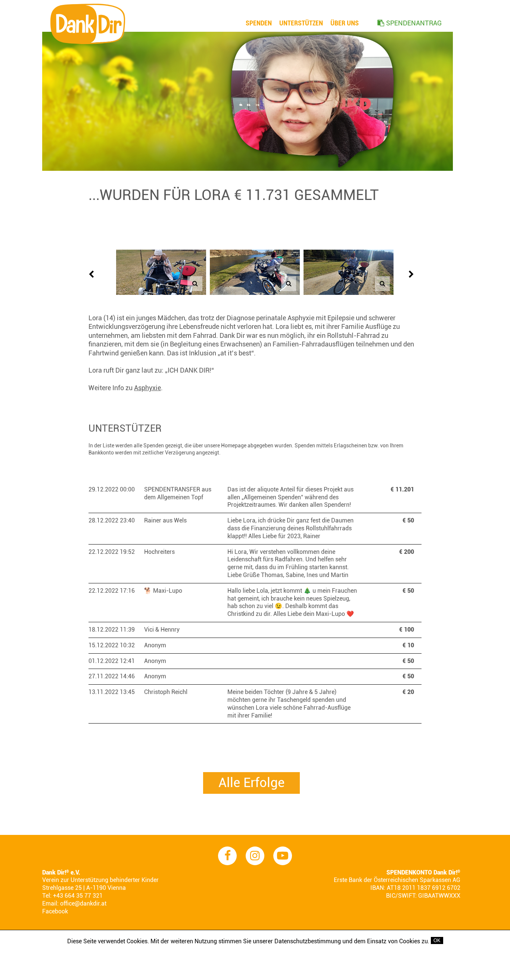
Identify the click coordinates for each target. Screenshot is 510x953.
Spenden (259, 23)
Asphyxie (147, 388)
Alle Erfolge (251, 782)
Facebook (55, 911)
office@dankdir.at (83, 903)
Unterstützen (301, 23)
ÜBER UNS (344, 23)
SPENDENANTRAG (414, 23)
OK (437, 940)
